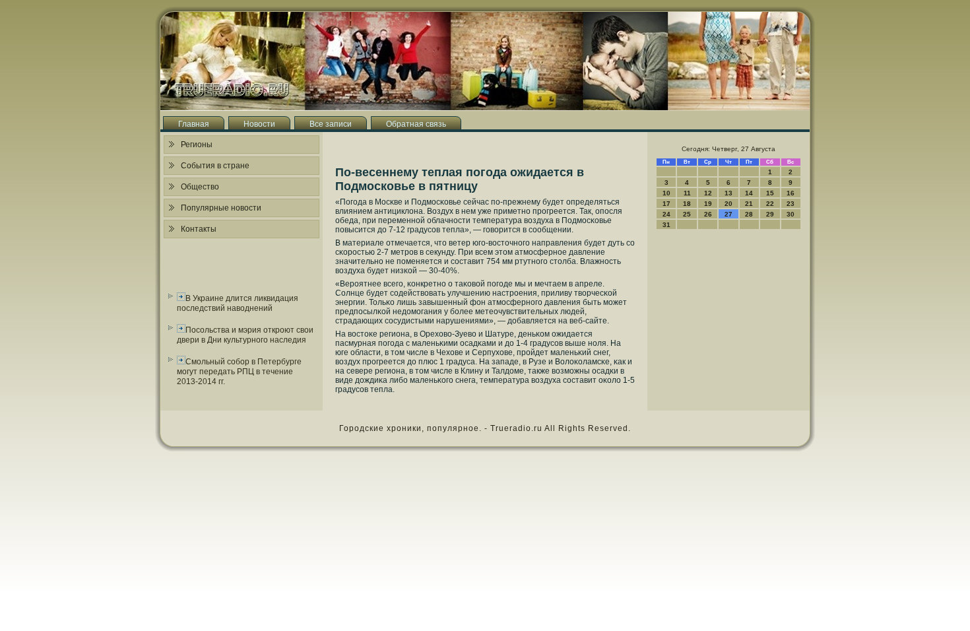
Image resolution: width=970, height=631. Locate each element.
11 (687, 193)
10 (666, 193)
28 (749, 214)
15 (770, 193)
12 (708, 193)
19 (708, 203)
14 (749, 193)
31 (666, 224)
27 (728, 214)
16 (790, 193)
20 (728, 203)
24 (666, 214)
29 (770, 214)
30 (790, 214)
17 (666, 203)
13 (728, 193)
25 (687, 214)
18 (687, 203)
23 (790, 203)
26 (708, 214)
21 (749, 203)
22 (770, 203)
